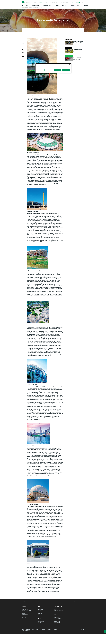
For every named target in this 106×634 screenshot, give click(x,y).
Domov (23, 7)
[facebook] (81, 629)
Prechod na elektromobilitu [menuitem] (74, 5)
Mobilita (40, 2)
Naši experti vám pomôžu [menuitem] (47, 5)
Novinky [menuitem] (57, 5)
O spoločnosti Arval (54, 2)
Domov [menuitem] (27, 5)
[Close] (70, 65)
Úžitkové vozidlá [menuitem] (85, 5)
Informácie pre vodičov (64, 2)
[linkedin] (83, 629)
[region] (53, 68)
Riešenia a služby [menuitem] (35, 5)
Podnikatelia (34, 2)
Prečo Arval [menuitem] (64, 5)
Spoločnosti (26, 7)
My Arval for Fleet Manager (76, 2)
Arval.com (24, 601)
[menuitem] (83, 2)
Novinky (30, 7)
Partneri (46, 2)
